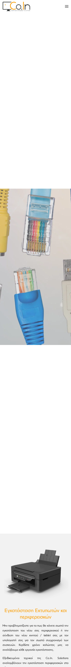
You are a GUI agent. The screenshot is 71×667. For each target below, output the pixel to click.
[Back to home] (16, 6)
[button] (66, 6)
